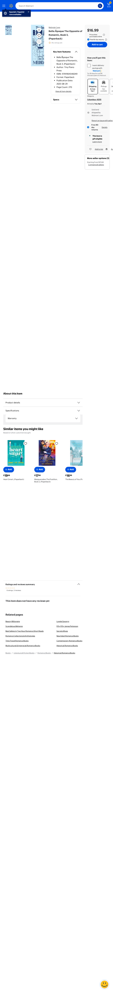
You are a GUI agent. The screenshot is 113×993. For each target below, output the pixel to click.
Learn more (97, 142)
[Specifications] (78, 410)
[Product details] (78, 402)
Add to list (99, 149)
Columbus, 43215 (94, 99)
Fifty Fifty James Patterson (67, 626)
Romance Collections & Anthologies (20, 636)
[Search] (100, 6)
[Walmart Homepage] (11, 6)
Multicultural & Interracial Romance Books (23, 645)
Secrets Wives (62, 631)
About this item (12, 393)
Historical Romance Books (67, 645)
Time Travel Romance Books (17, 641)
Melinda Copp (54, 27)
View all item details (63, 91)
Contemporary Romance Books (69, 641)
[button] (39, 30)
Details (104, 127)
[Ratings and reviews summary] (78, 583)
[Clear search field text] (96, 5)
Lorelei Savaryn (63, 621)
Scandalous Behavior (14, 626)
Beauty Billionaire (13, 621)
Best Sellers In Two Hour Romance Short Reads (25, 631)
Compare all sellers (96, 165)
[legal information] (104, 35)
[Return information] (105, 39)
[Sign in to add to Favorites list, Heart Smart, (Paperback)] (25, 443)
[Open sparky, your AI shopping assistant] (104, 984)
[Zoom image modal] (39, 41)
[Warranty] (76, 418)
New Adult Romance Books (68, 636)
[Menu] (4, 6)
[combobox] (59, 5)
